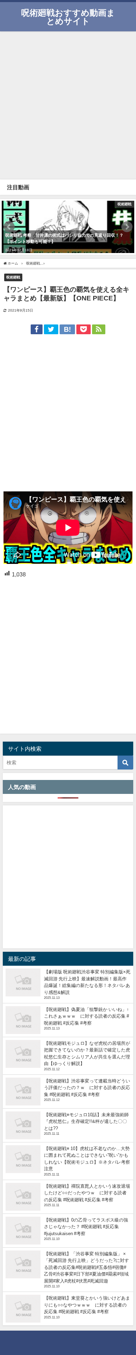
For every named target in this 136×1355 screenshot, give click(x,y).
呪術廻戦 (13, 277)
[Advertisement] (68, 105)
